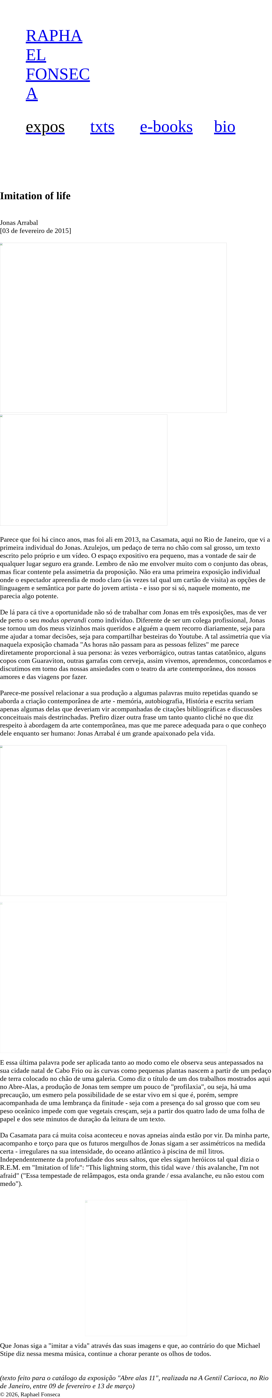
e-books (166, 126)
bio (224, 126)
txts (102, 126)
